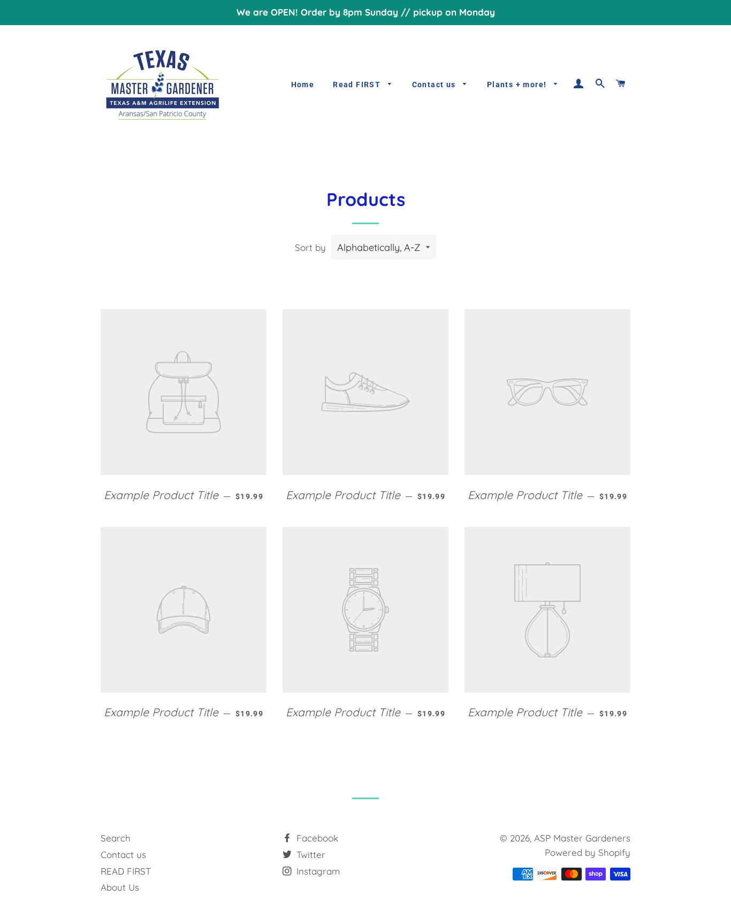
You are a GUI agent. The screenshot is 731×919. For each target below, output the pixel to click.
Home (303, 84)
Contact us (435, 84)
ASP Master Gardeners (582, 838)
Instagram (317, 871)
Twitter (309, 854)
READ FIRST (126, 871)
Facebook (316, 838)
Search (116, 838)
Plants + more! (518, 84)
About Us (120, 887)
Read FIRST (358, 84)
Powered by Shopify (587, 852)
